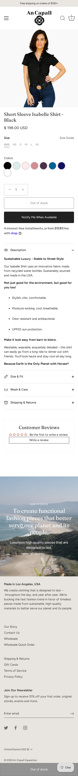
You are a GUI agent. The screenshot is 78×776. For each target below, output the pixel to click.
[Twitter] (6, 727)
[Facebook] (16, 727)
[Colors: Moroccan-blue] (52, 165)
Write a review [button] (39, 440)
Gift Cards (11, 664)
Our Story (10, 627)
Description (18, 250)
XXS (6, 144)
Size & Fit (16, 376)
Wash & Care (19, 389)
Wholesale (11, 639)
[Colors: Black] (7, 165)
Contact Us (12, 633)
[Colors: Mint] (16, 165)
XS (14, 144)
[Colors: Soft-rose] (25, 165)
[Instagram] (25, 727)
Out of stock (39, 769)
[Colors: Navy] (61, 165)
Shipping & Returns (23, 402)
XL (37, 144)
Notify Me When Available (39, 217)
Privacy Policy (13, 676)
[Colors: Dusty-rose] (34, 165)
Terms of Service (15, 670)
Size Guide (67, 138)
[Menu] (6, 18)
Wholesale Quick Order (19, 645)
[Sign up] (72, 714)
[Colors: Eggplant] (43, 165)
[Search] (62, 18)
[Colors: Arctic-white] (7, 172)
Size (39, 138)
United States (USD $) (16, 749)
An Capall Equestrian (25, 760)
